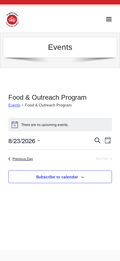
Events (14, 105)
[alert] (60, 124)
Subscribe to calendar (57, 177)
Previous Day (23, 159)
